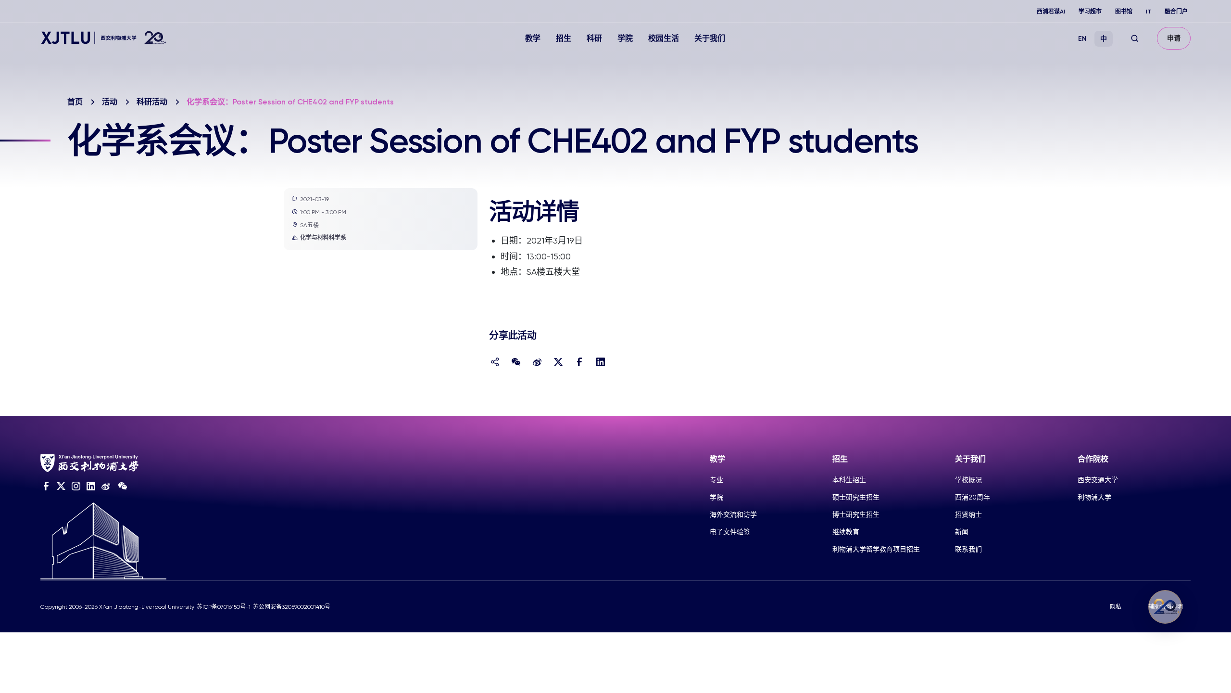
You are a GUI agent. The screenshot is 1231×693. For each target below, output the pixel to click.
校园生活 (663, 38)
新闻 (961, 532)
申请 (1174, 38)
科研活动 (152, 101)
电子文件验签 (730, 532)
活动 (109, 101)
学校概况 (968, 480)
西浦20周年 (972, 497)
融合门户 (1176, 11)
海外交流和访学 (733, 514)
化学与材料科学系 (323, 237)
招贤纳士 (968, 514)
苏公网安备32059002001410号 (291, 606)
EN (1082, 39)
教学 (532, 38)
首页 (75, 101)
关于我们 (709, 38)
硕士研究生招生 (855, 497)
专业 (716, 480)
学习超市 (1090, 11)
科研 (594, 38)
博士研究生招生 (855, 514)
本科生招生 (849, 480)
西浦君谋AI (1051, 11)
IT (1148, 11)
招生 (563, 38)
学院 (625, 38)
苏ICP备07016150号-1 (224, 606)
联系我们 (968, 549)
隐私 (1115, 606)
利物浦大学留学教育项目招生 (876, 549)
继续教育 (845, 532)
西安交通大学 (1098, 480)
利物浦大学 (1094, 497)
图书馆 (1123, 11)
